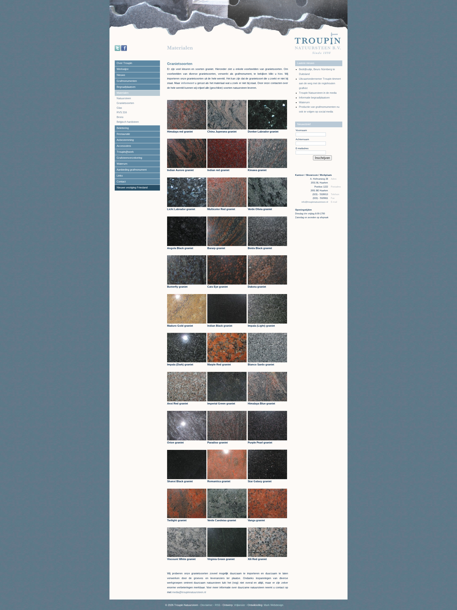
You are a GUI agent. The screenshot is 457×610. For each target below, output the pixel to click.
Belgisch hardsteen (128, 121)
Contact (121, 181)
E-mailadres (302, 148)
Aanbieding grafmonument (132, 169)
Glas (119, 107)
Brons (120, 117)
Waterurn (122, 163)
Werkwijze (123, 69)
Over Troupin (124, 63)
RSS (217, 605)
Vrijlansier (239, 605)
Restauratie (123, 134)
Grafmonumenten (127, 80)
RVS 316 (122, 112)
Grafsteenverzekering (129, 157)
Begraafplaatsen (126, 86)
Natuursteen (124, 98)
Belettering (123, 128)
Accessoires (124, 145)
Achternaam (302, 139)
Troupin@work (125, 151)
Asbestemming (125, 139)
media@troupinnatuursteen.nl (189, 592)
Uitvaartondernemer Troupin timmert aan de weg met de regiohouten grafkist (320, 83)
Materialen (123, 92)
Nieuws (121, 75)
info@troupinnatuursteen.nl (315, 202)
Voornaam (301, 130)
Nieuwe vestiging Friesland (132, 187)
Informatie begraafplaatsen (314, 97)
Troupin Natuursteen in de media (318, 92)
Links (120, 175)
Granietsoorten (125, 103)
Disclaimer (206, 605)
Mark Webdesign (273, 605)
